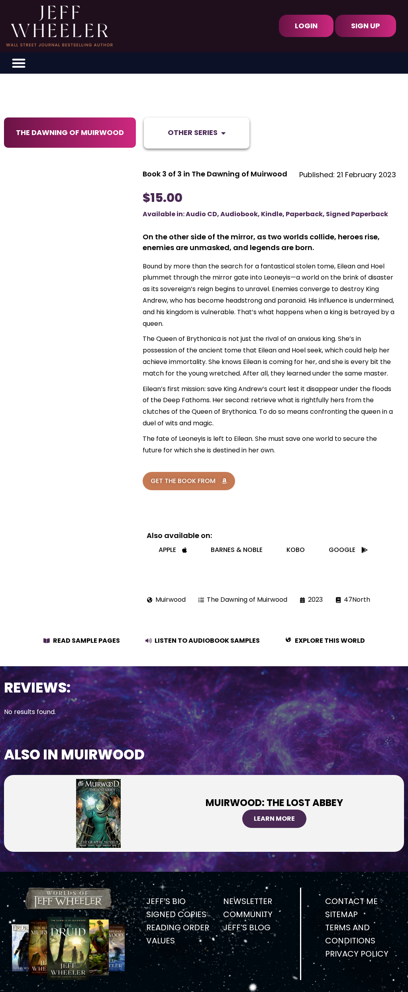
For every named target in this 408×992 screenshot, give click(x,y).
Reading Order (177, 927)
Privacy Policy (356, 953)
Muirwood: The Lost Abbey (274, 802)
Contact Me (351, 901)
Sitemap (341, 914)
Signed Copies (176, 914)
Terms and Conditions (350, 934)
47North (357, 599)
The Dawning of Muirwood (70, 132)
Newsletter (247, 901)
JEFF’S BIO (166, 901)
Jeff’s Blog (247, 927)
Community (248, 914)
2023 (315, 599)
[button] (18, 63)
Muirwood (170, 599)
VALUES (160, 940)
